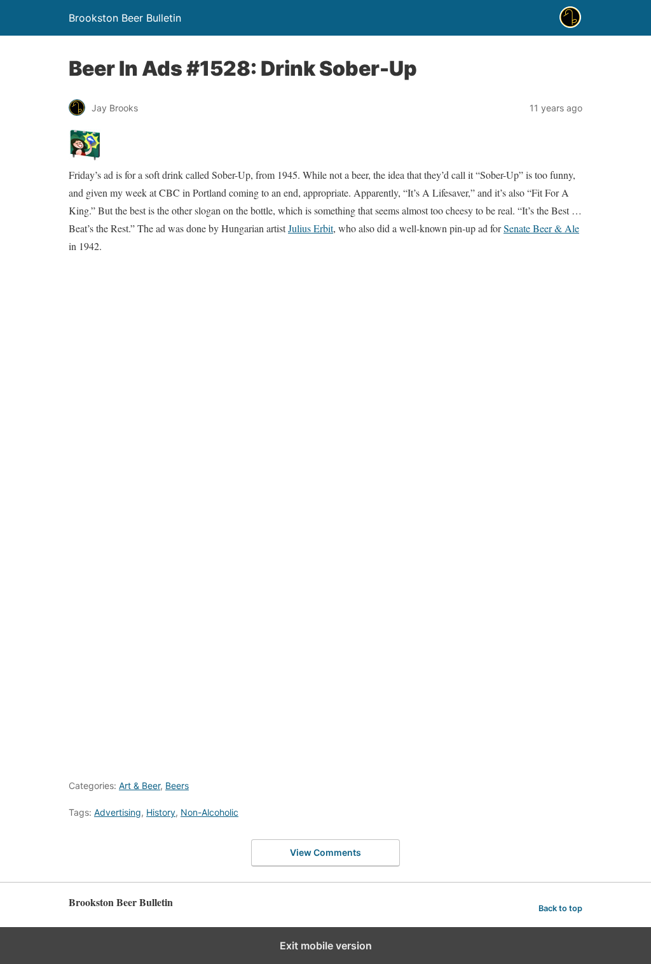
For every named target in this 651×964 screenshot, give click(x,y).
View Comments (325, 852)
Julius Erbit (310, 228)
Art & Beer (139, 785)
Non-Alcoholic (209, 812)
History (160, 812)
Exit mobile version (326, 945)
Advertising (117, 812)
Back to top (560, 908)
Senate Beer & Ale (541, 228)
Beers (177, 785)
